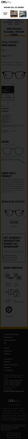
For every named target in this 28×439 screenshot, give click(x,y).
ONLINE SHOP (5, 13)
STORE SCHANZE (22, 13)
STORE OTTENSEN (14, 13)
